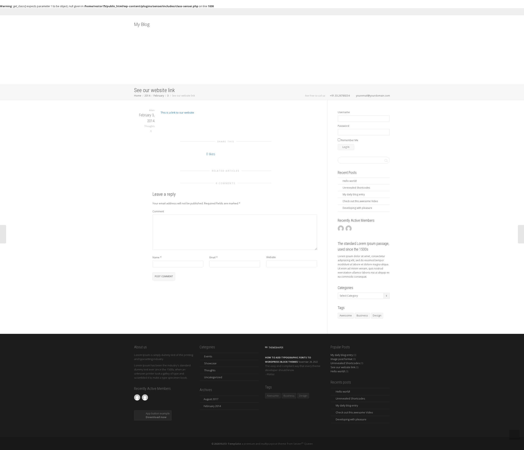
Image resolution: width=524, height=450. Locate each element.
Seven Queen (303, 444)
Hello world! (350, 181)
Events (208, 356)
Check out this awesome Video (360, 201)
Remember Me (349, 140)
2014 (147, 95)
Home (137, 95)
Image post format (341, 359)
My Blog (142, 24)
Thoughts (149, 126)
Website (271, 257)
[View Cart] (379, 240)
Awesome (346, 315)
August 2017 (211, 399)
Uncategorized (213, 377)
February (159, 95)
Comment (158, 211)
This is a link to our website (177, 112)
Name (155, 257)
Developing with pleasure (357, 208)
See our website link (343, 367)
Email (212, 257)
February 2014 (212, 406)
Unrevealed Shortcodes (356, 187)
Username (344, 112)
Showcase (210, 363)
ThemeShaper (276, 347)
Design (303, 395)
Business (362, 315)
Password (343, 126)
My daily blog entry (354, 194)
